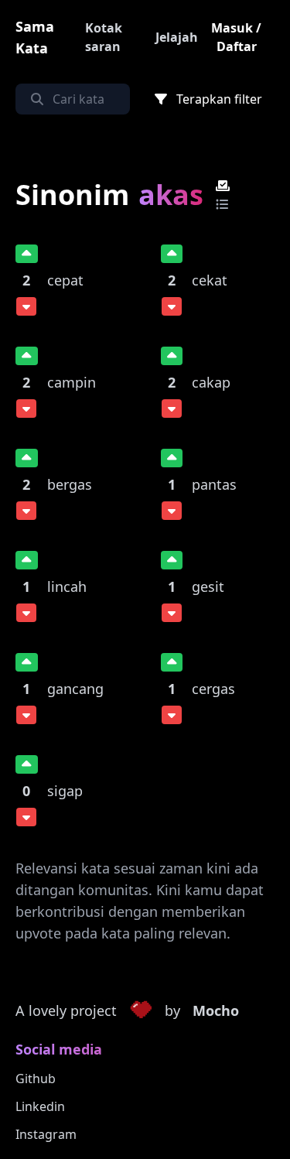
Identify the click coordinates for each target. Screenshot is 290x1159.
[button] (140, 1011)
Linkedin (40, 1106)
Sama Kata (34, 37)
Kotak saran (103, 37)
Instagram (46, 1134)
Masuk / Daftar (236, 37)
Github (35, 1078)
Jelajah (176, 37)
